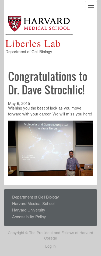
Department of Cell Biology (35, 197)
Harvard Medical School (33, 203)
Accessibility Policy (29, 216)
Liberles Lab (33, 43)
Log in (50, 246)
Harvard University (28, 210)
